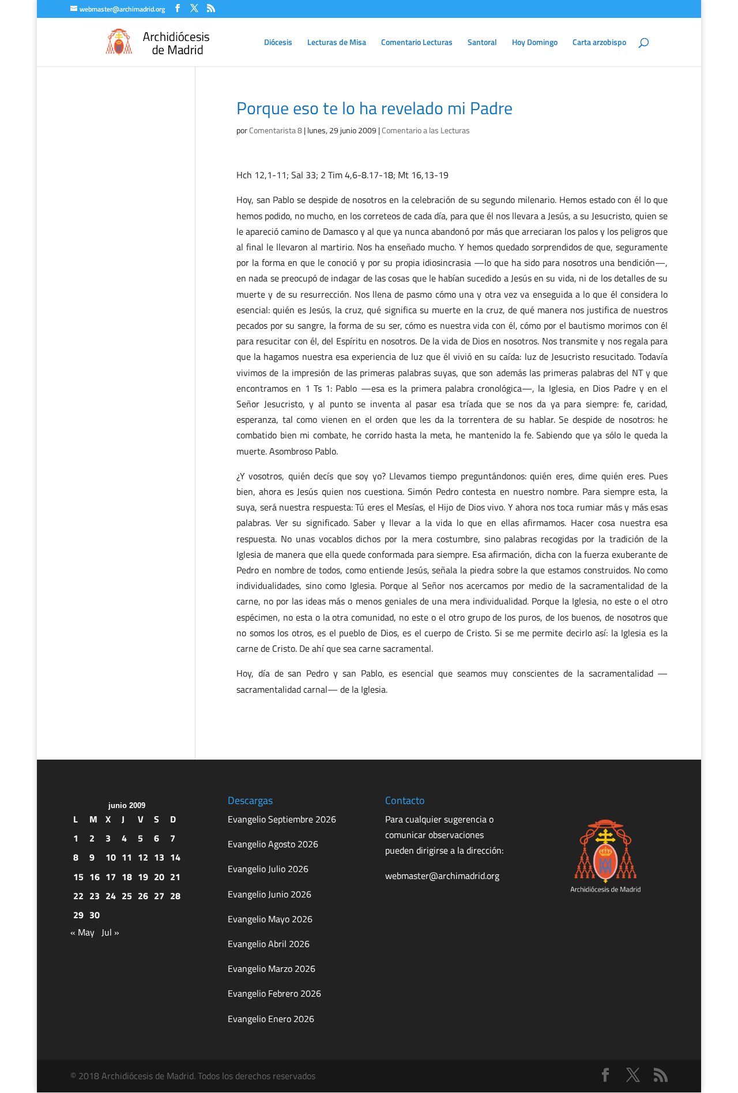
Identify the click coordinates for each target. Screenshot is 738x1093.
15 (78, 877)
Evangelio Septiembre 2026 (282, 819)
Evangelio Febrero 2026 (274, 993)
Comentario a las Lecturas (426, 130)
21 (175, 877)
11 (127, 857)
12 (143, 857)
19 (143, 877)
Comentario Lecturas (417, 43)
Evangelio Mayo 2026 (270, 919)
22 (78, 896)
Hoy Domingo (535, 43)
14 (175, 857)
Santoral (482, 43)
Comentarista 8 (275, 130)
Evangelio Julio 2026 (268, 869)
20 (159, 877)
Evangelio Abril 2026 (269, 944)
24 (111, 896)
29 (78, 915)
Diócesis (278, 43)
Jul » (110, 932)
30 (94, 915)
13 (159, 857)
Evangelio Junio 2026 (269, 894)
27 (159, 896)
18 (127, 877)
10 (111, 857)
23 (94, 896)
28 (175, 896)
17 (111, 877)
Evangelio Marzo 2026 (271, 968)
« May (82, 932)
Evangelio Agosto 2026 (273, 844)
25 (127, 896)
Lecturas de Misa (336, 43)
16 (94, 877)
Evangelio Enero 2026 (271, 1019)
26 (143, 896)
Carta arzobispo (599, 43)
